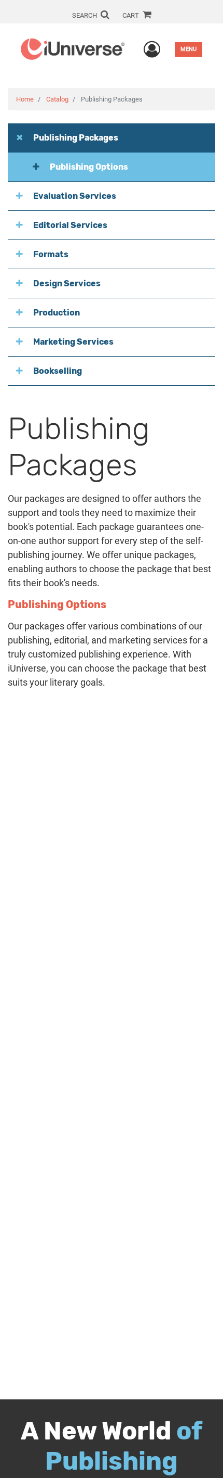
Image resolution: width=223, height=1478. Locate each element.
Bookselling (57, 371)
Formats (50, 254)
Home (25, 99)
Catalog (57, 99)
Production (56, 313)
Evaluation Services (74, 196)
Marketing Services (73, 342)
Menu (188, 49)
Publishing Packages (75, 138)
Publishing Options (89, 167)
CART (131, 15)
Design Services (67, 283)
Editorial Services (70, 225)
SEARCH (85, 15)
